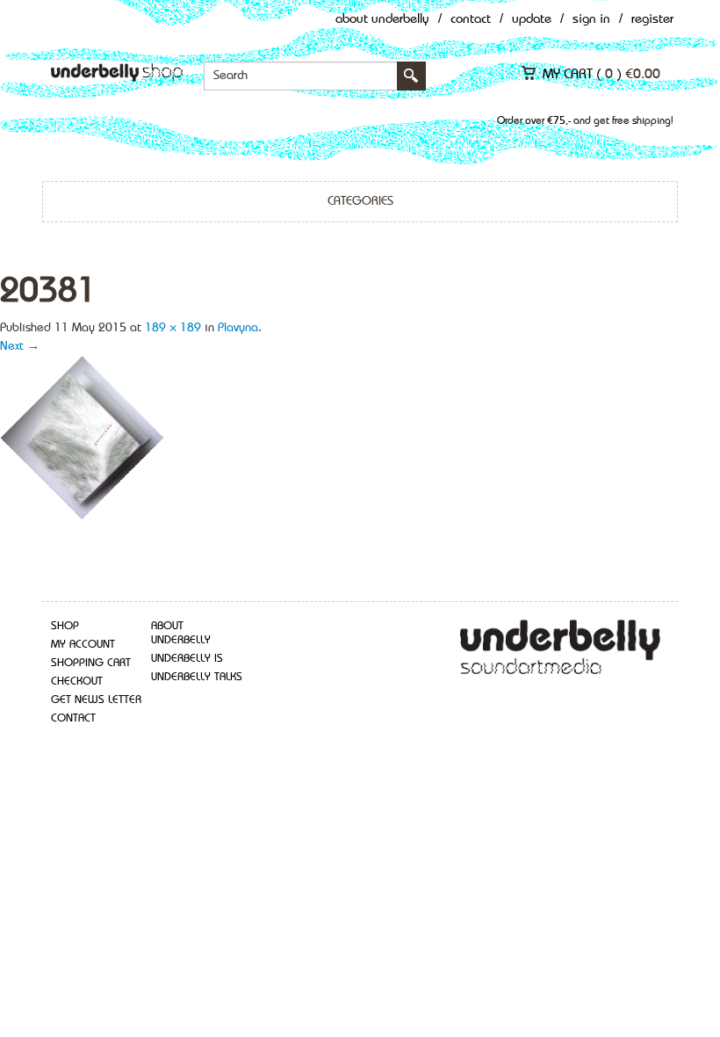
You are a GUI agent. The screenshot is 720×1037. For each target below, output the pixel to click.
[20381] (83, 438)
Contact (470, 19)
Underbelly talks (196, 677)
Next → (20, 346)
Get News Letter (96, 700)
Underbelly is (187, 658)
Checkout (77, 681)
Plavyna (238, 328)
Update (531, 19)
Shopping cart (91, 663)
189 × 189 (173, 328)
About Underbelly (382, 19)
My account (83, 644)
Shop (65, 626)
